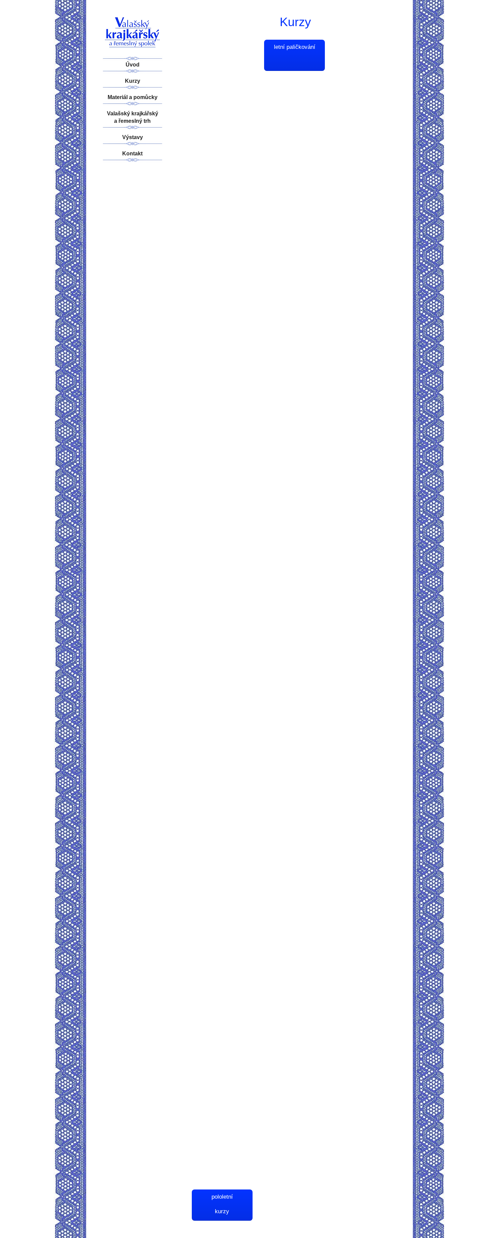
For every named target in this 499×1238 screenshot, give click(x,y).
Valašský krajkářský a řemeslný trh (132, 117)
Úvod (133, 65)
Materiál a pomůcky (133, 97)
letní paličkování (294, 47)
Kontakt (132, 153)
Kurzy (132, 81)
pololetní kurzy (222, 1204)
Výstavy (132, 137)
